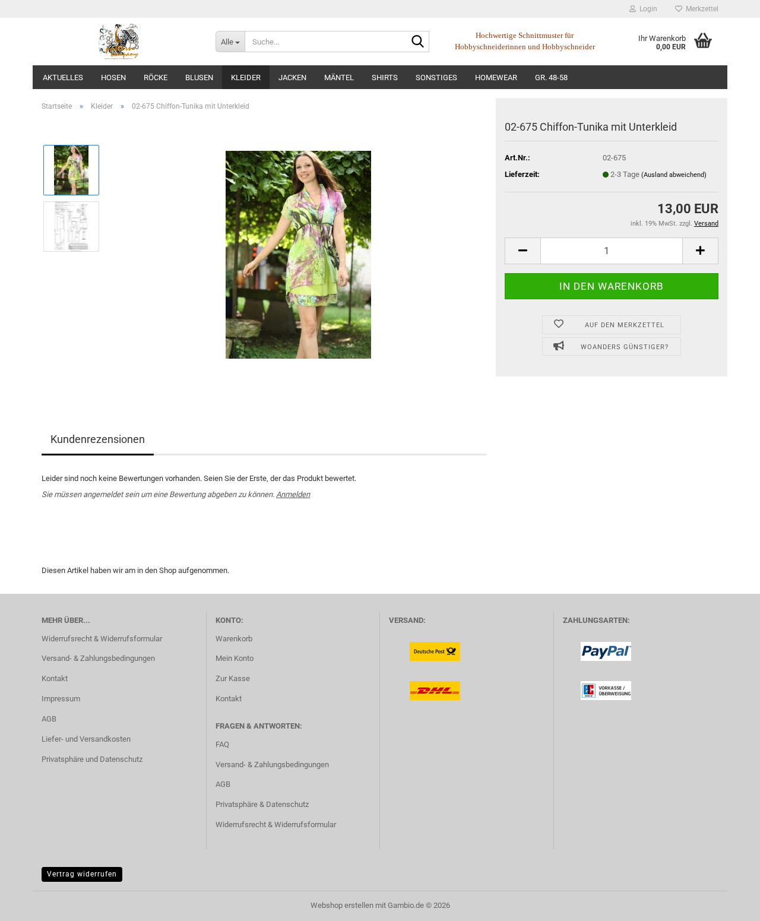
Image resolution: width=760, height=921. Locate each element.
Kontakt (55, 678)
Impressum (61, 698)
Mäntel (339, 77)
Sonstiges (436, 77)
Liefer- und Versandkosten (86, 739)
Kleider (246, 77)
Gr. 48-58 (551, 77)
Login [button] (646, 9)
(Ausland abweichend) (674, 175)
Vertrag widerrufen (82, 874)
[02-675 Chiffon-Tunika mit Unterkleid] (298, 253)
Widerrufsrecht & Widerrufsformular (102, 638)
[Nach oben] (727, 903)
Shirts (385, 77)
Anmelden (293, 494)
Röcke (155, 77)
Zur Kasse (233, 678)
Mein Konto (235, 658)
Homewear (496, 77)
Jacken (292, 77)
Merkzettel (700, 9)
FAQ (222, 744)
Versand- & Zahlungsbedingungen (98, 658)
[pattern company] (120, 41)
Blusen (199, 77)
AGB (49, 718)
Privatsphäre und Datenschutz (92, 759)
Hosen (113, 77)
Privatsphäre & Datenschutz (262, 804)
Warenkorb (234, 638)
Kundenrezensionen (97, 439)
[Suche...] (418, 42)
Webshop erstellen (342, 905)
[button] (522, 251)
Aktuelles (63, 77)
